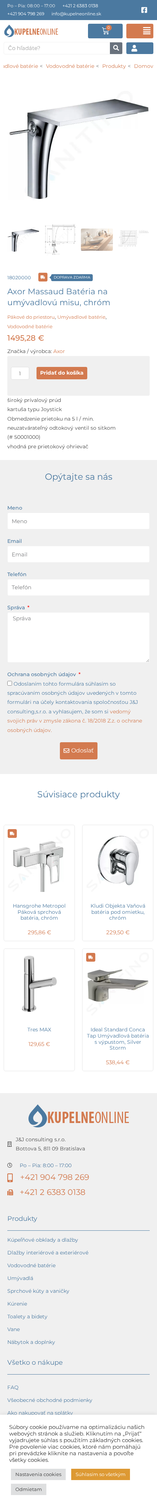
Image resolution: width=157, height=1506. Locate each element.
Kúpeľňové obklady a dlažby (42, 1240)
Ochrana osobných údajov (42, 674)
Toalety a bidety (27, 1316)
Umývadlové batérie (81, 317)
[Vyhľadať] (116, 48)
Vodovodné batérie (30, 326)
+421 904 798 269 (25, 13)
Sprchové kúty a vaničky (38, 1291)
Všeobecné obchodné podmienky (49, 1400)
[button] (139, 31)
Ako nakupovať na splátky (40, 1413)
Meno (14, 508)
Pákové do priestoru (31, 317)
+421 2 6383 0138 (80, 5)
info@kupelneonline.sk (76, 13)
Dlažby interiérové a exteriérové (47, 1253)
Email (14, 541)
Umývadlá (20, 1278)
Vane (13, 1329)
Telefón (17, 574)
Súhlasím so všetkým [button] (101, 1474)
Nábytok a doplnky (31, 1342)
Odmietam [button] (28, 1489)
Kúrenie (17, 1304)
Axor (59, 351)
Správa (16, 607)
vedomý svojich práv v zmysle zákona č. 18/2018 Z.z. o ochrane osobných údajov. (74, 721)
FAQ (13, 1387)
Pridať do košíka (62, 373)
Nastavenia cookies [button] (38, 1474)
